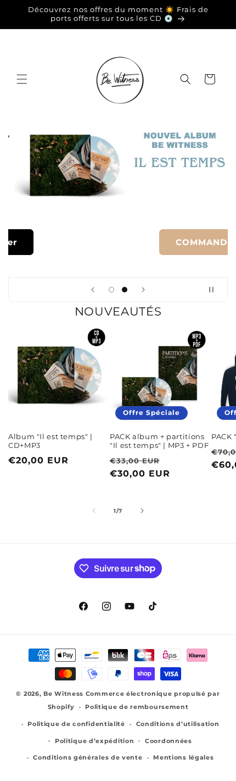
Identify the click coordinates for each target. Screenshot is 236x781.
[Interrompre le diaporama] (216, 290)
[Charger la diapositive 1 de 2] (111, 289)
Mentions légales (183, 757)
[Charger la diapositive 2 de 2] (124, 289)
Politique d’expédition (94, 741)
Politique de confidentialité (76, 724)
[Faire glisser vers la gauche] (94, 510)
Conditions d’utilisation (178, 724)
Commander (115, 241)
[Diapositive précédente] (93, 290)
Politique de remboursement (136, 707)
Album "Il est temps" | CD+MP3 (50, 441)
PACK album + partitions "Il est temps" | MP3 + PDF (159, 441)
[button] (22, 79)
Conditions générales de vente (87, 757)
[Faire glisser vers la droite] (142, 510)
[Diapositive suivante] (143, 290)
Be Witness (63, 693)
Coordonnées (168, 741)
